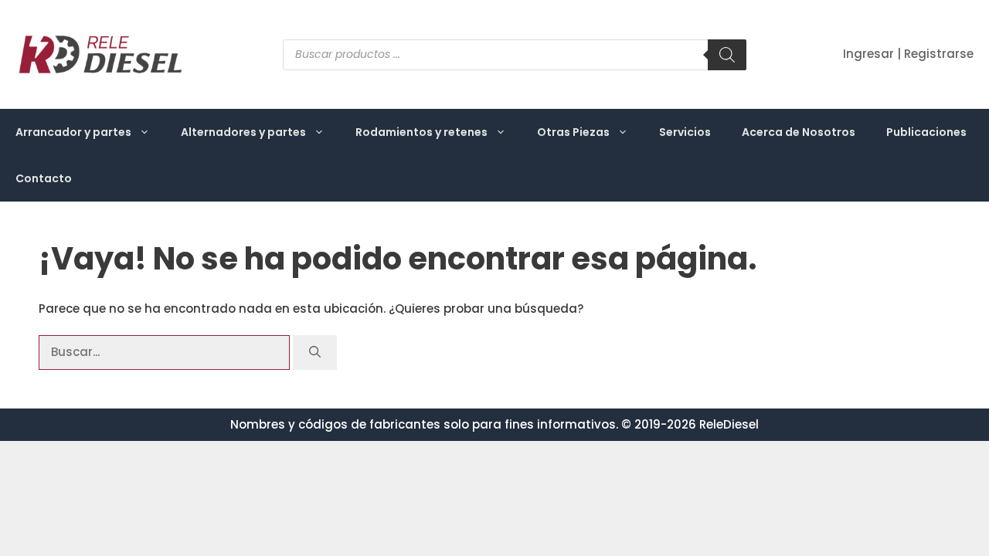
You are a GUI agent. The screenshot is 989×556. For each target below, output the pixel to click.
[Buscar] (727, 54)
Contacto (43, 178)
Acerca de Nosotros (798, 132)
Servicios (685, 132)
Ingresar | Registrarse (908, 54)
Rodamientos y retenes (421, 132)
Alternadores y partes (243, 132)
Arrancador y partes (73, 132)
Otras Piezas (573, 132)
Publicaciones (926, 132)
